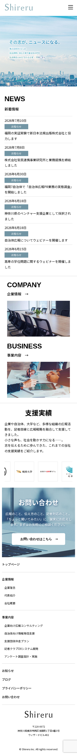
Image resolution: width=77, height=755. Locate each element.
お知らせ (8, 671)
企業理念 (9, 588)
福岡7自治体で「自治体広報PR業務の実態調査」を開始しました (38, 189)
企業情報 (8, 579)
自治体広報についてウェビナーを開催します (36, 240)
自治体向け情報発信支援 (19, 633)
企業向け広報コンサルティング (23, 626)
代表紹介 (9, 595)
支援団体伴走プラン (16, 641)
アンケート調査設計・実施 (20, 656)
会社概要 (9, 603)
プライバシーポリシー (17, 688)
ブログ (6, 679)
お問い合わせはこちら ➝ (39, 539)
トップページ (11, 564)
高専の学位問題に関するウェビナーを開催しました (38, 264)
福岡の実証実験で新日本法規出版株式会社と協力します (38, 136)
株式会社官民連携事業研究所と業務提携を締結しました (38, 162)
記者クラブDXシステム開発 (21, 649)
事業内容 (8, 617)
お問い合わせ (11, 697)
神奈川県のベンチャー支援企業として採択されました (38, 216)
